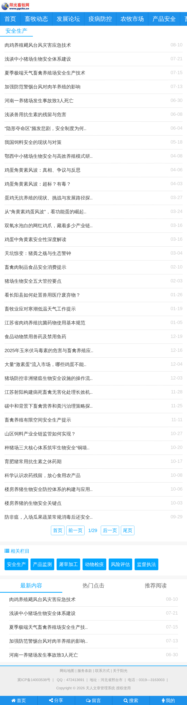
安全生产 (16, 564)
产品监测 (42, 564)
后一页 (110, 530)
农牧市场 (132, 19)
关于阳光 (120, 671)
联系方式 (102, 671)
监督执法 (146, 564)
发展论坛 (68, 19)
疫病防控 (100, 19)
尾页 (127, 530)
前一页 (75, 530)
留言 (96, 700)
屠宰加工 (68, 564)
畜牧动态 (36, 19)
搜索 (133, 700)
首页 (10, 19)
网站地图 (67, 671)
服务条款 (84, 671)
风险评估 (120, 564)
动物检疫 (94, 564)
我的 (170, 700)
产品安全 (164, 19)
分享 (58, 700)
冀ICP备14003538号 (33, 680)
